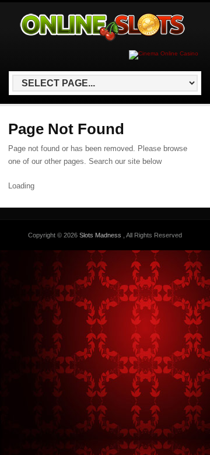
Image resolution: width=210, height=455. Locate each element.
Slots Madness (101, 235)
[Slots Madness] (103, 41)
